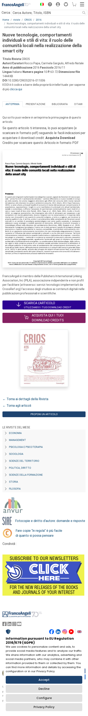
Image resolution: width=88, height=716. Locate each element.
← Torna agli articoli (16, 406)
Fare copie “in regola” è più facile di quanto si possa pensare (39, 533)
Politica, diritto (20, 467)
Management (17, 440)
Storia (13, 481)
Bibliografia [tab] (60, 104)
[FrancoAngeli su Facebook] (4, 625)
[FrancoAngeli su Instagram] (14, 625)
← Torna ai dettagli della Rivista (25, 399)
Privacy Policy (44, 707)
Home (5, 19)
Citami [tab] (78, 104)
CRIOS (28, 19)
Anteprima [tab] (12, 104)
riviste (16, 19)
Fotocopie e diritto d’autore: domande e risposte (50, 521)
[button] (41, 4)
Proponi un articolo (44, 414)
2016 (39, 19)
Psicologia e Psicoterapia (26, 447)
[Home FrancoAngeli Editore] (16, 5)
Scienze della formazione (26, 474)
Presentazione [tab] (35, 104)
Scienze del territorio (24, 461)
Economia (15, 433)
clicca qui (16, 89)
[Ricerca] (84, 13)
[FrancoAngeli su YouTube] (19, 625)
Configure (44, 698)
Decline (44, 689)
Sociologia (16, 454)
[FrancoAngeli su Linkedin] (9, 625)
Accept (44, 680)
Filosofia (15, 488)
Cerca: (6, 13)
